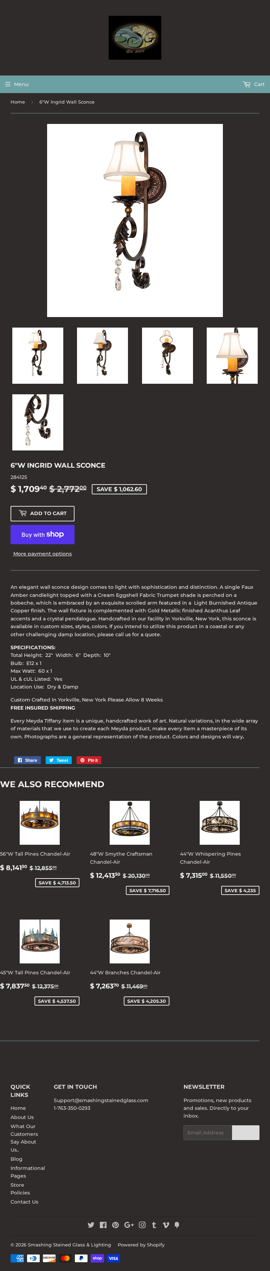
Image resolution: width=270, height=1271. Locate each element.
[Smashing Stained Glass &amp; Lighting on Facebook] (103, 1226)
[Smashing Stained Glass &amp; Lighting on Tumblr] (154, 1226)
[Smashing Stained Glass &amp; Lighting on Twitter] (91, 1226)
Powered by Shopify (141, 1244)
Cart (259, 84)
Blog (16, 1159)
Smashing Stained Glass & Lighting (69, 1244)
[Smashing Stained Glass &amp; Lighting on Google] (129, 1226)
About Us (22, 1117)
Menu (21, 84)
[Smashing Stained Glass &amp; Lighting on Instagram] (142, 1226)
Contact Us (24, 1202)
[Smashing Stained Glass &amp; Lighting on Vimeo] (165, 1226)
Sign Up (246, 1132)
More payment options (42, 554)
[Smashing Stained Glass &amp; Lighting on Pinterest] (115, 1226)
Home (18, 102)
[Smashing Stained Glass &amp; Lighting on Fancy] (176, 1226)
